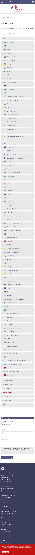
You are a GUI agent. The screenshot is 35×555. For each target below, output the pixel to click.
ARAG (9, 64)
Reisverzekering (5, 497)
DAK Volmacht (11, 111)
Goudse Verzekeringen (14, 172)
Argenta (9, 71)
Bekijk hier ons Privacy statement (11, 451)
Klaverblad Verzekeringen (15, 198)
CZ (8, 107)
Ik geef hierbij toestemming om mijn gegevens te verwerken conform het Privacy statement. (17, 449)
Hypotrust (10, 180)
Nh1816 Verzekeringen (14, 230)
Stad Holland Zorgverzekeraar (16, 299)
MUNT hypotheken (13, 223)
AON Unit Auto (11, 60)
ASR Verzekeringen (13, 75)
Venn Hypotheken (13, 335)
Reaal (9, 266)
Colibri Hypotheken (13, 100)
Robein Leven (11, 281)
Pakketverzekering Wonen (8, 495)
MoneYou (10, 212)
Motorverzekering (6, 490)
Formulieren (4, 522)
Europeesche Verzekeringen (16, 158)
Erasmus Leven (12, 154)
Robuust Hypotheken (14, 284)
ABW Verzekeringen (13, 46)
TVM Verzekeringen (13, 321)
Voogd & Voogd (12, 353)
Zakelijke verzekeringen (7, 502)
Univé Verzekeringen (13, 328)
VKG (8, 350)
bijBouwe (10, 86)
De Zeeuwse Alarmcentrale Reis (17, 136)
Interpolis (10, 190)
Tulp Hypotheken (12, 313)
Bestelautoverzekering (7, 488)
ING (8, 183)
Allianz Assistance (12, 57)
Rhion (9, 277)
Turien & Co (10, 317)
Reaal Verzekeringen (13, 274)
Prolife (9, 259)
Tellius (9, 306)
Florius (9, 165)
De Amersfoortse (12, 118)
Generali (9, 169)
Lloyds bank (11, 201)
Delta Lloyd (10, 147)
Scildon (9, 292)
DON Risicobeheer (13, 151)
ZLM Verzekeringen (13, 368)
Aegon (9, 49)
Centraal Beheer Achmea (15, 96)
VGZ (8, 339)
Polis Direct (10, 255)
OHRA (9, 245)
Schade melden (5, 533)
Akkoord (5, 552)
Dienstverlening (5, 520)
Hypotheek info (5, 509)
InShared (10, 187)
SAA (8, 288)
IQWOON (10, 194)
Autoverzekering (5, 486)
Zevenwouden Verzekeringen (16, 360)
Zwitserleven (11, 375)
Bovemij (9, 93)
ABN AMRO (10, 42)
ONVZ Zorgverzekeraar (14, 248)
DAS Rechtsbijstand (13, 114)
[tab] (17, 38)
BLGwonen (10, 89)
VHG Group (10, 342)
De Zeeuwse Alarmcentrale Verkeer (18, 140)
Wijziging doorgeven (7, 536)
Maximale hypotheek (7, 513)
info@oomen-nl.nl (10, 424)
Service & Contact (7, 17)
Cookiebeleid (5, 542)
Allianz (9, 53)
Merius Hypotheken (13, 208)
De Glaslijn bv (11, 125)
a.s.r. (8, 39)
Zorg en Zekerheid (13, 371)
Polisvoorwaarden (6, 524)
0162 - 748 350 (8, 421)
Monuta (9, 216)
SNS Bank (10, 295)
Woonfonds (10, 357)
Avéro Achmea (11, 82)
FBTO (9, 161)
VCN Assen (10, 331)
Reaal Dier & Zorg (12, 270)
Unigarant (10, 324)
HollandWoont (11, 176)
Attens (9, 78)
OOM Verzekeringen (13, 252)
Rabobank (10, 263)
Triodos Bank (11, 310)
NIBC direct (10, 234)
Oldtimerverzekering (7, 493)
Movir (9, 219)
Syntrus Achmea (12, 302)
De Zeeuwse (11, 133)
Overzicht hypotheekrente (8, 511)
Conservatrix (11, 104)
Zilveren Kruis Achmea (14, 364)
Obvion (9, 241)
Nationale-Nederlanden (14, 227)
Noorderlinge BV (12, 237)
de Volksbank (11, 129)
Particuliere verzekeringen (8, 499)
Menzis (9, 205)
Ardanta (9, 67)
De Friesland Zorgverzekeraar (16, 122)
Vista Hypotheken (12, 346)
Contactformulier (5, 531)
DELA (9, 143)
